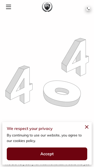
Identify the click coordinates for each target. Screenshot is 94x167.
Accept (47, 153)
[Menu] (8, 7)
